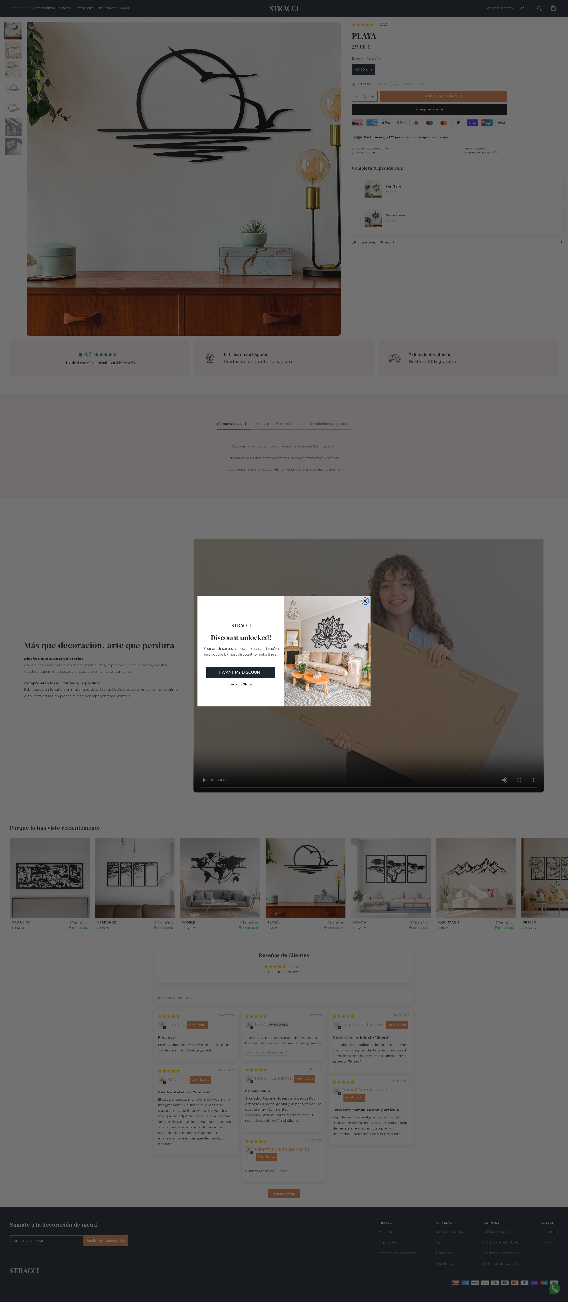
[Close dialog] (365, 601)
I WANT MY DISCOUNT (240, 672)
